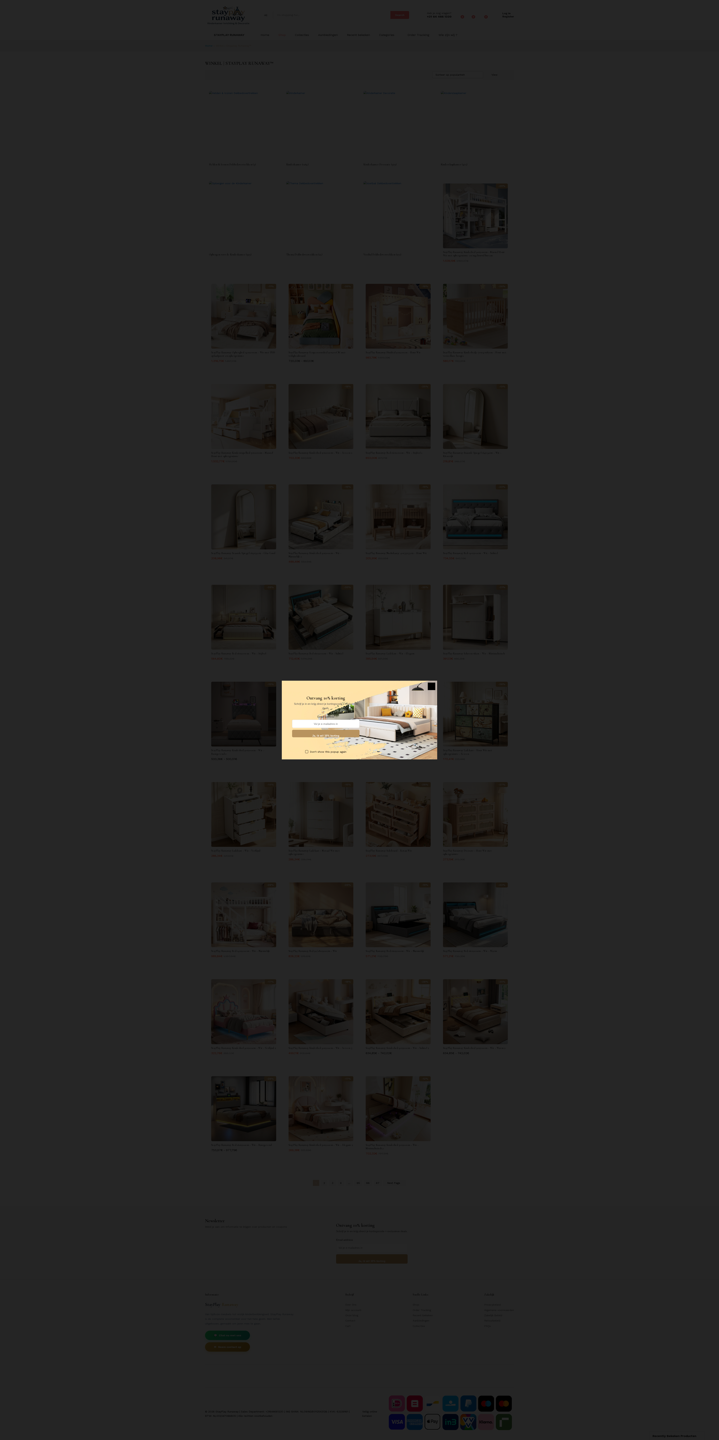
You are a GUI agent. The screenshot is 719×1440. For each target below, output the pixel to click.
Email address (325, 716)
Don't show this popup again (328, 751)
